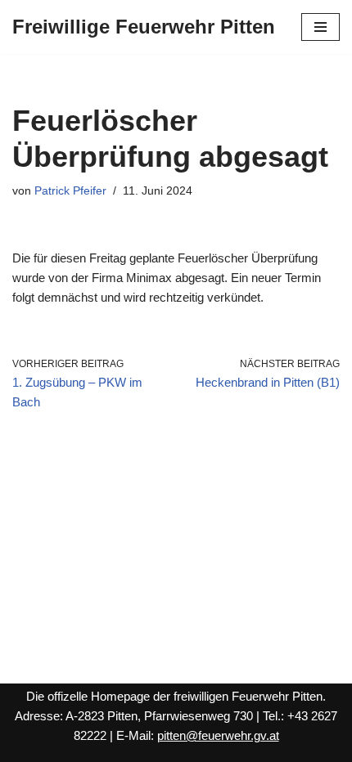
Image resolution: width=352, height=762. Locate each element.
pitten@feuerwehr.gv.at (218, 735)
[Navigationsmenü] (320, 27)
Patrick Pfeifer (70, 191)
